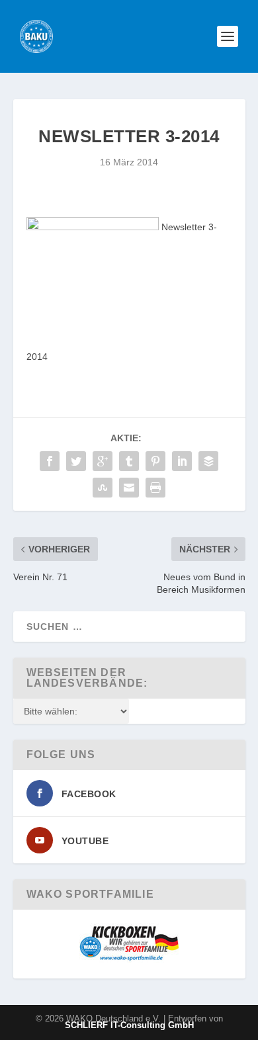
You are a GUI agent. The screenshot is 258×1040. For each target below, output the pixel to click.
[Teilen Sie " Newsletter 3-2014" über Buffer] (208, 461)
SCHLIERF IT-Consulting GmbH (129, 1025)
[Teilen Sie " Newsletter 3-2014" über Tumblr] (129, 461)
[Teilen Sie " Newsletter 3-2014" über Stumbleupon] (102, 487)
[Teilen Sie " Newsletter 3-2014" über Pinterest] (155, 461)
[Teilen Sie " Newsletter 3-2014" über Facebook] (49, 461)
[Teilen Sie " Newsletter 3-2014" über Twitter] (76, 461)
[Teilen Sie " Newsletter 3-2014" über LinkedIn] (182, 461)
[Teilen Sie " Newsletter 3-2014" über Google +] (102, 461)
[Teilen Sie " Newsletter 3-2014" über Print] (155, 487)
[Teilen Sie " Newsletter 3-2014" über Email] (129, 487)
